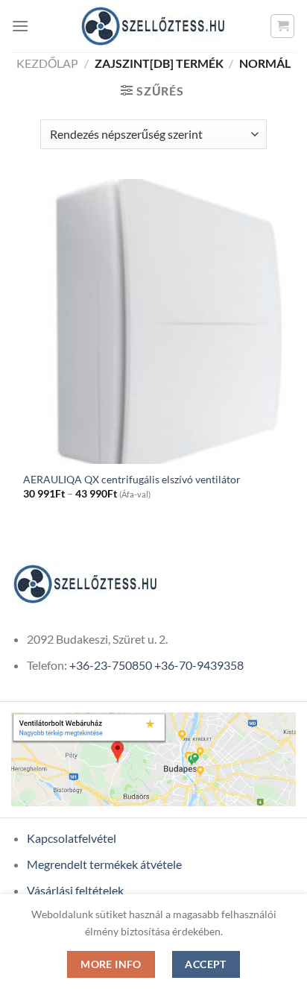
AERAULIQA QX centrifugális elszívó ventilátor (132, 480)
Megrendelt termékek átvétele (104, 864)
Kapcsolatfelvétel (71, 838)
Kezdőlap (47, 63)
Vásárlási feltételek (75, 890)
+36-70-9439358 (199, 665)
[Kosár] (282, 26)
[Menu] (20, 25)
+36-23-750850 (110, 665)
